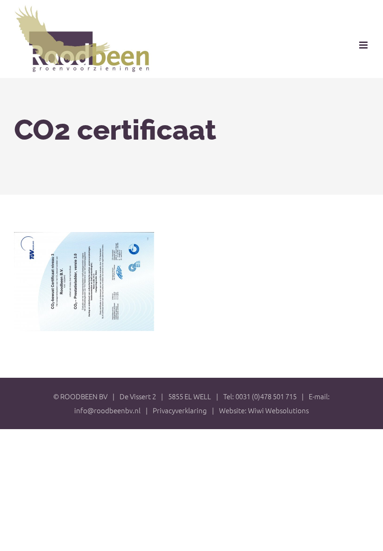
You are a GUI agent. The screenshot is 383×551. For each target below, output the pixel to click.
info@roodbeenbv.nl (107, 410)
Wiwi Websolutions (278, 410)
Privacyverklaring (180, 410)
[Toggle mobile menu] (364, 45)
